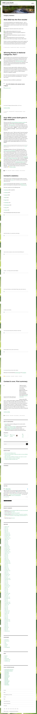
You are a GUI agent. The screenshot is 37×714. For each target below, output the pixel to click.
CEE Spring (17, 170)
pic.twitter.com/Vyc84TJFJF (18, 495)
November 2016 (7, 602)
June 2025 (6, 541)
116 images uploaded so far (20, 161)
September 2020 (7, 579)
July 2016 (6, 605)
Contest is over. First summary (15, 381)
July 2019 (6, 588)
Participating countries (8, 694)
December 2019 (7, 585)
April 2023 (6, 566)
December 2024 (7, 549)
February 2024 (7, 560)
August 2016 (7, 604)
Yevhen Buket (7, 415)
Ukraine (5, 183)
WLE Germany (7, 675)
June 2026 (6, 529)
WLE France (7, 674)
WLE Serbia (7, 682)
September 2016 (7, 603)
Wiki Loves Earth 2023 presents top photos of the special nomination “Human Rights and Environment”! (16, 515)
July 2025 (6, 540)
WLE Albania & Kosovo (9, 670)
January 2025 (7, 548)
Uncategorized (7, 647)
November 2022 (7, 570)
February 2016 (7, 610)
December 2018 (7, 593)
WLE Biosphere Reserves (9, 669)
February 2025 (7, 546)
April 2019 (6, 592)
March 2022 (7, 573)
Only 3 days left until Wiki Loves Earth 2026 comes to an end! (15, 456)
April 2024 (6, 558)
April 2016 (6, 609)
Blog (4, 692)
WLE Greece (7, 677)
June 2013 (6, 628)
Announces (7, 639)
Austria (21, 183)
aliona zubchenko (7, 376)
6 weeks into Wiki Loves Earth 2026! (11, 459)
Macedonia (6, 189)
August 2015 (7, 613)
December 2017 (7, 597)
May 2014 (6, 624)
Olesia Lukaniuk (7, 47)
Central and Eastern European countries (18, 122)
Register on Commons (9, 426)
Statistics (18, 47)
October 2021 (7, 575)
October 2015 (7, 612)
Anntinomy (6, 111)
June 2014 (6, 623)
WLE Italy (6, 678)
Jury (5, 642)
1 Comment (20, 376)
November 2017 (7, 598)
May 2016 (6, 608)
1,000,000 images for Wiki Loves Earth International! (18, 510)
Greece (12, 179)
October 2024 (7, 550)
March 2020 (7, 584)
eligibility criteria (10, 429)
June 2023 (6, 565)
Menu (32, 3)
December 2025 (7, 534)
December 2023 (7, 561)
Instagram (24, 372)
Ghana (6, 207)
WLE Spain (6, 683)
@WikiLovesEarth (8, 489)
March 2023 (7, 568)
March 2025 (7, 545)
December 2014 (7, 619)
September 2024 (7, 551)
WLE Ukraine (7, 684)
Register (6, 655)
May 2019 (6, 590)
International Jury (7, 701)
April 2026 (6, 531)
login (15, 426)
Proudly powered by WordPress (13, 711)
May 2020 (6, 583)
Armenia (6, 194)
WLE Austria (7, 673)
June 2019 (6, 589)
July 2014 (6, 622)
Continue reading (7, 107)
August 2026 (7, 526)
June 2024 (6, 555)
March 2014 (7, 627)
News (15, 415)
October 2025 (7, 536)
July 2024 (6, 554)
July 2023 (6, 564)
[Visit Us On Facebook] (6, 435)
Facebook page (17, 372)
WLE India (6, 679)
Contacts (13, 511)
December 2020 (7, 578)
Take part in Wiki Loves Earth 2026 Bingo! (12, 458)
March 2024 (7, 559)
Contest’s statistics (11, 176)
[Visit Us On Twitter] (12, 435)
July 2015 (6, 614)
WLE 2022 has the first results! (15, 20)
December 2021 (7, 574)
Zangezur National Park (13, 158)
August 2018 (7, 594)
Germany (6, 192)
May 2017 (6, 599)
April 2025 (6, 544)
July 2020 (6, 580)
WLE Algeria (7, 672)
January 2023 (7, 569)
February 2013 (7, 631)
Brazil (5, 197)
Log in (6, 657)
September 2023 (7, 563)
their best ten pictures (20, 61)
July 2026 (6, 527)
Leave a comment (22, 47)
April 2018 (6, 595)
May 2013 (6, 629)
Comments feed (7, 659)
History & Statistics (7, 703)
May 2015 (6, 617)
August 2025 (7, 539)
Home (5, 690)
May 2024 (6, 556)
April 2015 (6, 618)
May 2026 (6, 530)
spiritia (6, 170)
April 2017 (6, 600)
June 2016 (6, 607)
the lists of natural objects (11, 427)
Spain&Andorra (24, 184)
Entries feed (7, 658)
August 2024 (7, 553)
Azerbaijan (6, 202)
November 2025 (7, 535)
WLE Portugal (7, 680)
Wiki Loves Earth (8, 3)
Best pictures (17, 111)
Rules (5, 696)
